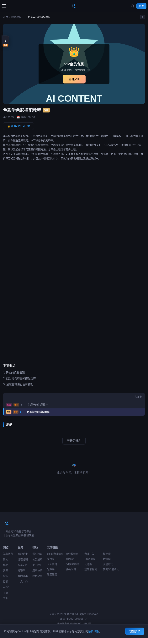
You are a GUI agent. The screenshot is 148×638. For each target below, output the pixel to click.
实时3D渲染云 (111, 569)
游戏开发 (89, 553)
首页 (5, 17)
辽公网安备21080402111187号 (74, 623)
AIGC (6, 587)
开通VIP (74, 79)
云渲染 (88, 564)
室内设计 (71, 558)
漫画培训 (71, 569)
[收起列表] (142, 17)
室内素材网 (90, 569)
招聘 (5, 581)
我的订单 (23, 575)
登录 (141, 6)
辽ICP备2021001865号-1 (74, 618)
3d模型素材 (72, 564)
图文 (5, 559)
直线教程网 (72, 553)
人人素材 (52, 564)
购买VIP (22, 564)
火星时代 (108, 564)
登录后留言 (74, 440)
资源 (5, 570)
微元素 (107, 553)
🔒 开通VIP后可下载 (18, 126)
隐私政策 (37, 575)
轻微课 (51, 569)
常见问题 (37, 553)
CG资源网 (90, 558)
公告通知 (37, 559)
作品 (5, 564)
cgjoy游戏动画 (55, 553)
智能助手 (23, 553)
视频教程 (16, 17)
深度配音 (52, 574)
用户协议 (37, 570)
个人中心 (23, 581)
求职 (5, 598)
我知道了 (134, 631)
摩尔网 (51, 558)
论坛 (5, 575)
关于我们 (37, 564)
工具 (5, 592)
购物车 (21, 570)
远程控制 (23, 559)
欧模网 (107, 558)
